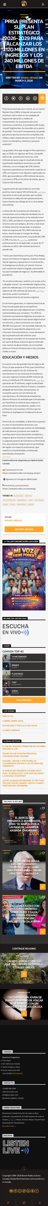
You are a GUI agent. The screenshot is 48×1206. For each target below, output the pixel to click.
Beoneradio (18, 1073)
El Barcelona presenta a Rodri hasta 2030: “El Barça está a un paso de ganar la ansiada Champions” (23, 773)
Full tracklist (24, 700)
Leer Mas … (7, 456)
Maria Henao (29, 78)
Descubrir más (8, 1126)
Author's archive (24, 529)
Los (30, 500)
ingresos (22, 500)
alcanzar (18, 496)
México (24, 17)
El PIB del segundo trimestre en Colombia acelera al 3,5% (24, 747)
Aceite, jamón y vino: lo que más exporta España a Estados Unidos (24, 964)
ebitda (28, 496)
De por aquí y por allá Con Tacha (19, 725)
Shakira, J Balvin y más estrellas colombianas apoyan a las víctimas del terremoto (22, 763)
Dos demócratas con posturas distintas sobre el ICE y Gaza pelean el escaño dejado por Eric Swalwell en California (24, 914)
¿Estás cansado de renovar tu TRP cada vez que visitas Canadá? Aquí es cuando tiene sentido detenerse (23, 783)
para (5, 504)
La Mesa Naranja (11, 730)
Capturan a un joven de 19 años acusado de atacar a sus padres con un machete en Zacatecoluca (24, 1002)
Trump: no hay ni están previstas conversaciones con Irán (19, 754)
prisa (30, 504)
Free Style (7, 716)
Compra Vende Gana (12, 721)
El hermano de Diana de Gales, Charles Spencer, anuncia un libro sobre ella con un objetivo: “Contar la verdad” (24, 869)
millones (39, 500)
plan (12, 504)
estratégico (9, 500)
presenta (21, 504)
